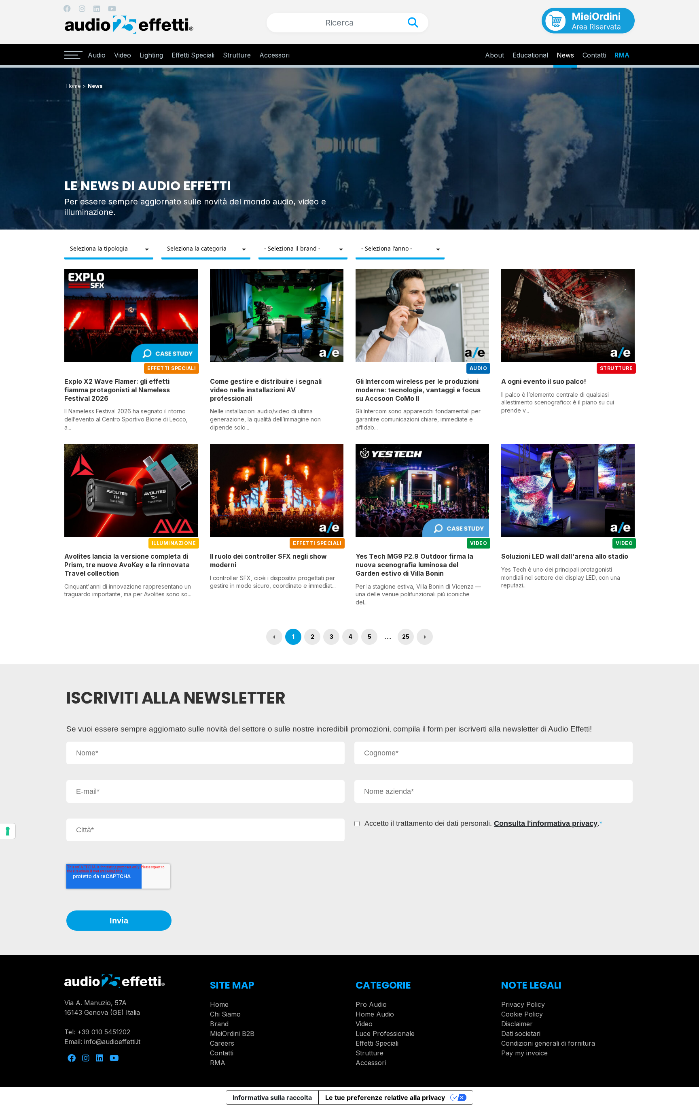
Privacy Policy (523, 1004)
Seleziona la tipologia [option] (99, 248)
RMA (621, 55)
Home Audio (375, 1014)
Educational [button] (530, 55)
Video (122, 55)
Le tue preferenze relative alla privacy (385, 1097)
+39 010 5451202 (103, 1032)
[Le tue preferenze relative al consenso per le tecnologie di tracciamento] (7, 831)
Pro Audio (371, 1004)
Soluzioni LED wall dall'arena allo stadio (564, 556)
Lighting (151, 55)
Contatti (221, 1053)
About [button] (494, 55)
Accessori (274, 55)
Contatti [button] (594, 55)
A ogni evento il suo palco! (543, 381)
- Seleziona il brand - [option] (292, 248)
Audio (97, 55)
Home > (76, 86)
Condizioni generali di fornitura (548, 1043)
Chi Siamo (225, 1014)
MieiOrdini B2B (232, 1033)
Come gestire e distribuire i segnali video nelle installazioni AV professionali (266, 389)
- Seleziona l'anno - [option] (386, 248)
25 (405, 636)
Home (219, 1004)
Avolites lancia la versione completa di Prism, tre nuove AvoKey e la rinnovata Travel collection (127, 564)
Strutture (237, 55)
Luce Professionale (385, 1033)
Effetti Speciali (193, 55)
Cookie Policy (522, 1014)
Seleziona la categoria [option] (197, 248)
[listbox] (108, 249)
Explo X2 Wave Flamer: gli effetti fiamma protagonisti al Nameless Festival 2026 (117, 389)
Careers (222, 1043)
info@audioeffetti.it (112, 1042)
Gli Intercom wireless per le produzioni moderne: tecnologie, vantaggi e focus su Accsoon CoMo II (418, 389)
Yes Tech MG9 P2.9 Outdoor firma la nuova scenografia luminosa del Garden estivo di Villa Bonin (414, 564)
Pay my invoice (524, 1053)
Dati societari (520, 1033)
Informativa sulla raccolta (272, 1097)
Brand (219, 1024)
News (565, 55)
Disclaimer (517, 1024)
